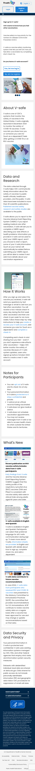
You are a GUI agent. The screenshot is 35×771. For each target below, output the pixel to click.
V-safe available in (14, 521)
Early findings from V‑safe (16, 474)
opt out (17, 384)
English (26, 3)
